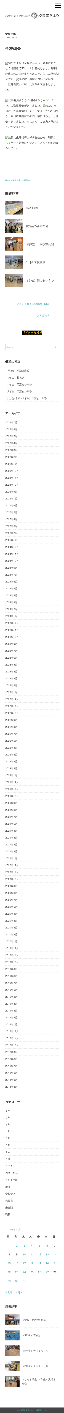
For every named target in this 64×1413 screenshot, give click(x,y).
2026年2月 (11, 457)
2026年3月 (11, 450)
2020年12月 (12, 865)
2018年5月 (11, 1079)
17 (24, 1263)
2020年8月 (11, 893)
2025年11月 (12, 477)
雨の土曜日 (32, 208)
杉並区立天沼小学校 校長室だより (32, 1410)
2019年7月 (11, 983)
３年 (7, 1124)
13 (47, 1254)
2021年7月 (11, 816)
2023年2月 (11, 685)
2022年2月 (11, 768)
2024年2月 (11, 609)
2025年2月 (11, 533)
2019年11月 (12, 955)
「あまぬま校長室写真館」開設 (31, 304)
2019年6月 (11, 989)
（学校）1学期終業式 (17, 370)
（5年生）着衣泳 (14, 377)
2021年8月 (11, 810)
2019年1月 (11, 1024)
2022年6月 (11, 740)
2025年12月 (12, 470)
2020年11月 (12, 872)
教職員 (9, 1200)
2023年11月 (12, 630)
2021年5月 (11, 830)
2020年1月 (11, 941)
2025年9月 (11, 491)
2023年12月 (12, 623)
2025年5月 (11, 512)
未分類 (9, 1207)
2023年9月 (11, 643)
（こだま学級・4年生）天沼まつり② (26, 398)
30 (16, 1281)
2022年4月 (11, 754)
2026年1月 (11, 464)
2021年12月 (12, 782)
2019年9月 (11, 969)
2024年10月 (12, 560)
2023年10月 (12, 637)
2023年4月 (11, 671)
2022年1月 (11, 775)
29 (9, 1281)
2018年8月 (11, 1059)
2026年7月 (11, 422)
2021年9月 (11, 803)
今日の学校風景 (35, 262)
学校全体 (10, 33)
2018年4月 (11, 1086)
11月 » (18, 1292)
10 (24, 1254)
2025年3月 (11, 526)
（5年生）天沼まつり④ (18, 384)
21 (55, 1263)
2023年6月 (11, 657)
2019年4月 (11, 1003)
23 (16, 1272)
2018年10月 (12, 1045)
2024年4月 (11, 595)
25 (32, 1272)
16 (16, 1263)
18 (32, 1263)
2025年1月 (11, 540)
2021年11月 (12, 789)
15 (9, 1263)
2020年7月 (11, 899)
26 (39, 1272)
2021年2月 (11, 851)
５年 (7, 1138)
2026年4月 (11, 443)
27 (47, 1272)
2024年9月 (11, 567)
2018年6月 (11, 1072)
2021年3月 (11, 844)
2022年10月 (12, 713)
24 (24, 1272)
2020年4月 (11, 920)
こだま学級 (11, 1179)
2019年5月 (11, 996)
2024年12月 (12, 547)
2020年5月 (11, 913)
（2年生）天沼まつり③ (18, 391)
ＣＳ (7, 1159)
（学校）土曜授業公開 (39, 244)
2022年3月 (11, 761)
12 (39, 1254)
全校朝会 (26, 180)
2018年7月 (11, 1066)
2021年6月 (11, 823)
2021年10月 (12, 796)
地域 (7, 1186)
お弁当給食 (43, 315)
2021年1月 (11, 858)
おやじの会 (11, 1173)
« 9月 (8, 1292)
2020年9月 (11, 886)
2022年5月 (11, 747)
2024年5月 (11, 588)
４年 (7, 1131)
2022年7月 (11, 733)
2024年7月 (11, 574)
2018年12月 (12, 1031)
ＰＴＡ (9, 1166)
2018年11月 (12, 1038)
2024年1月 (11, 616)
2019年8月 (11, 976)
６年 (7, 1145)
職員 (7, 1214)
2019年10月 (12, 962)
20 (47, 1263)
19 (39, 1263)
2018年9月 (11, 1052)
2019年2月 (11, 1017)
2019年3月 (11, 1010)
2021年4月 (11, 837)
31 (24, 1281)
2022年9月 (11, 720)
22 (9, 1272)
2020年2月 (11, 934)
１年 (7, 1110)
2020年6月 (11, 906)
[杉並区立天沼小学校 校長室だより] (32, 15)
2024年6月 (11, 581)
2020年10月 (12, 879)
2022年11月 (12, 706)
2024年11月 (12, 554)
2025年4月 (11, 519)
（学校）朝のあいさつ (39, 280)
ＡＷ (7, 1152)
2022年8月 (11, 727)
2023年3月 (11, 678)
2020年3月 (11, 927)
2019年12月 (12, 948)
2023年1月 (11, 692)
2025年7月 (11, 498)
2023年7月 (11, 650)
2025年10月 (12, 484)
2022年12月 (12, 699)
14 (55, 1254)
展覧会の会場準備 (36, 226)
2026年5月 (11, 436)
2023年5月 (11, 664)
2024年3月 (11, 602)
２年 (7, 1117)
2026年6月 (11, 429)
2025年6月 (11, 505)
